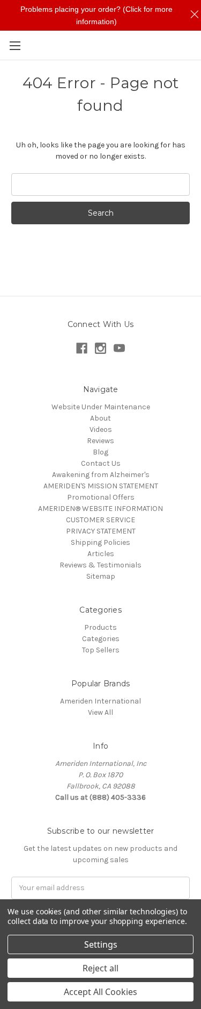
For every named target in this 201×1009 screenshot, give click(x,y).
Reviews (100, 440)
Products (100, 627)
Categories (101, 638)
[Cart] (195, 44)
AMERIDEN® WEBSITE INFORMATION (100, 508)
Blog (100, 452)
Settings (100, 944)
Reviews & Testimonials (100, 565)
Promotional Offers (101, 497)
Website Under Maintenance (100, 406)
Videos (101, 429)
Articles (100, 553)
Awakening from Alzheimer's (101, 474)
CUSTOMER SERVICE (100, 519)
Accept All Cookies (100, 992)
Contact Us (101, 463)
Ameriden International (100, 701)
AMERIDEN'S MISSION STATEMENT (100, 486)
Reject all (100, 968)
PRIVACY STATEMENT (101, 531)
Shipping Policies (100, 542)
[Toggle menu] (14, 45)
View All (100, 712)
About (100, 418)
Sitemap (100, 576)
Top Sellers (101, 650)
